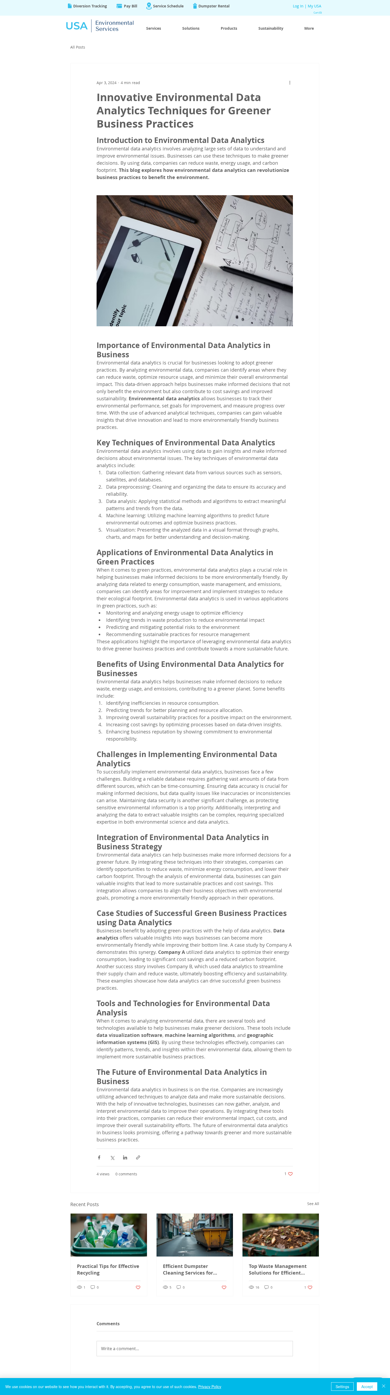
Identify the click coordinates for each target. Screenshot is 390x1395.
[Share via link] (138, 1157)
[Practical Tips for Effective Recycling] (109, 1235)
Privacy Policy (209, 1386)
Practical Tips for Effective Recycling (108, 1269)
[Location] (148, 6)
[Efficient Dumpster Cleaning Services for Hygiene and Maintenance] (195, 1235)
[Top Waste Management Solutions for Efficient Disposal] (280, 1235)
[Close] (383, 1386)
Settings (342, 1386)
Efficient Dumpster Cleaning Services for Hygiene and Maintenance (194, 1269)
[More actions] (290, 82)
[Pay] (119, 5)
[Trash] (195, 5)
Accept (367, 1386)
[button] (318, 12)
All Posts (77, 47)
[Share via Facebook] (99, 1157)
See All (313, 1203)
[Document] (69, 5)
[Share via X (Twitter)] (112, 1157)
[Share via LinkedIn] (125, 1157)
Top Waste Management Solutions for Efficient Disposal (278, 1269)
